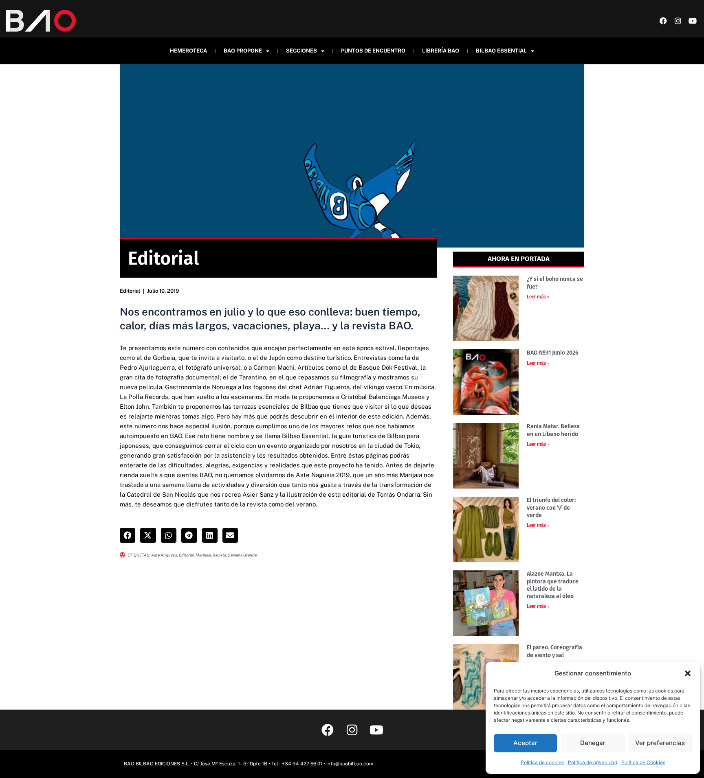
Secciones (301, 51)
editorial (186, 554)
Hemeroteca (188, 51)
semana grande (242, 554)
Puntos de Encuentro (373, 51)
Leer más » (538, 297)
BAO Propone (243, 51)
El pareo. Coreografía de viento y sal (554, 651)
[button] (688, 673)
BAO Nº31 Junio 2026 (553, 352)
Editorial (130, 291)
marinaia (203, 554)
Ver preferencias (660, 743)
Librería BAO (440, 51)
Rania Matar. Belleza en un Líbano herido (553, 430)
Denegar (592, 743)
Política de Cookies (643, 762)
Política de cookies (542, 762)
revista (219, 554)
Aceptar (525, 743)
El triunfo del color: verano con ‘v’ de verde (551, 507)
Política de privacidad (592, 762)
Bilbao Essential (501, 51)
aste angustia (164, 554)
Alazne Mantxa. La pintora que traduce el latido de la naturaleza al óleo (553, 585)
